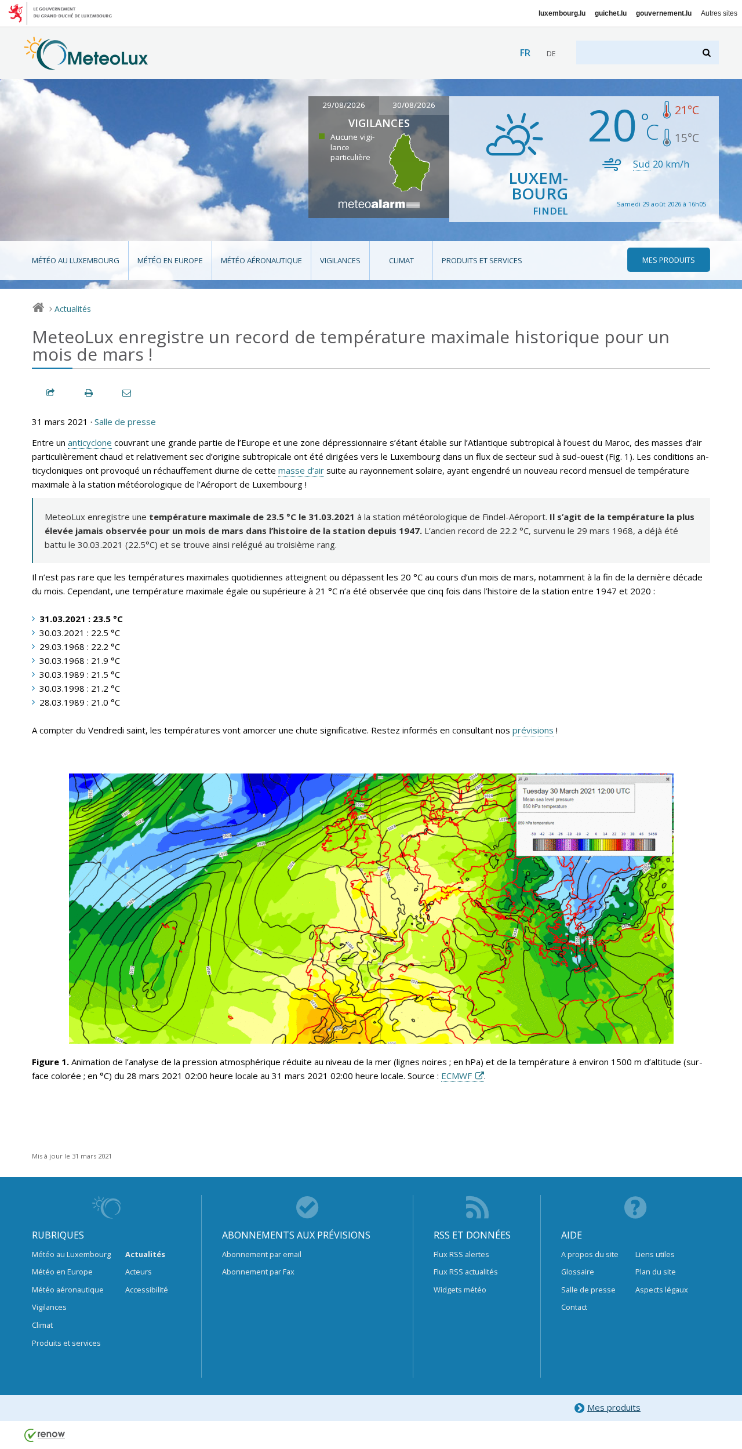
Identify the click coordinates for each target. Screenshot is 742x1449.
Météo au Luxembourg (75, 260)
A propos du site (590, 1254)
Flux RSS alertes (461, 1254)
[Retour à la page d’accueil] (86, 64)
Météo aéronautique (261, 260)
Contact (574, 1307)
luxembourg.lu (562, 13)
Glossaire (577, 1271)
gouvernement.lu (664, 13)
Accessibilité (146, 1289)
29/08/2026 (343, 105)
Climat (401, 260)
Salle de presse (125, 421)
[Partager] (51, 393)
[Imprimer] (89, 393)
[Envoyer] (127, 393)
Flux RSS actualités (466, 1271)
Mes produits (614, 1407)
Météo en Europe (170, 260)
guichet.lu (611, 13)
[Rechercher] (707, 52)
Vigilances (340, 260)
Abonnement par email (261, 1254)
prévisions (533, 730)
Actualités (72, 308)
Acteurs (138, 1271)
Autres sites (719, 13)
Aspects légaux (661, 1289)
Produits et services (482, 260)
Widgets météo (460, 1289)
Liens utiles (655, 1254)
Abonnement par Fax (258, 1271)
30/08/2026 (413, 105)
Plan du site (655, 1271)
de (551, 54)
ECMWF (456, 1075)
